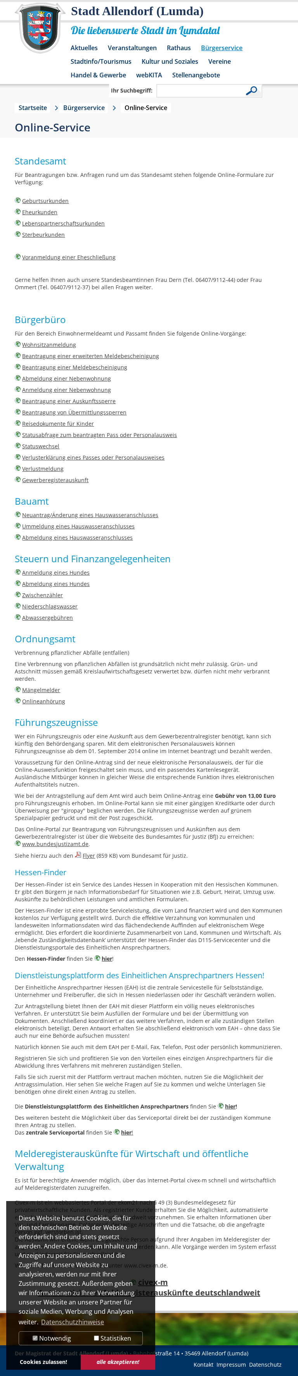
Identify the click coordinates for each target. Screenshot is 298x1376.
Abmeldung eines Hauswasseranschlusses (77, 537)
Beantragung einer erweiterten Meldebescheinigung (90, 356)
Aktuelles (84, 48)
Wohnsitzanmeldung (49, 344)
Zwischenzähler (42, 595)
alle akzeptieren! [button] (118, 1362)
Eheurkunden (39, 212)
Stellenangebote (196, 75)
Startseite (33, 107)
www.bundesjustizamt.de (55, 844)
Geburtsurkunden (45, 201)
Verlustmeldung (43, 468)
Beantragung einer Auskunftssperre (69, 401)
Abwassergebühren (47, 617)
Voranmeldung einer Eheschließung (69, 257)
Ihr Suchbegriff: (131, 90)
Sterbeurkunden (43, 234)
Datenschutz (265, 1364)
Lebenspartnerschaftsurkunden (63, 223)
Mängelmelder (41, 690)
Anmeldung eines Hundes (56, 572)
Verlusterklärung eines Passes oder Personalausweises (93, 457)
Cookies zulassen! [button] (43, 1362)
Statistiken (115, 1338)
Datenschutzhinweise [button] (72, 1322)
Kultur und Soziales (170, 61)
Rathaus (179, 48)
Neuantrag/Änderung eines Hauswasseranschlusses (90, 515)
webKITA (149, 75)
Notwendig (54, 1338)
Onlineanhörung (43, 701)
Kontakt (203, 1364)
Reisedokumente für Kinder (58, 423)
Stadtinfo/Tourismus (101, 61)
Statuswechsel (40, 446)
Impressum (231, 1364)
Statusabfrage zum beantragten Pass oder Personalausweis (99, 435)
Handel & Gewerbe (98, 75)
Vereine (219, 61)
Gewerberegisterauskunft (55, 480)
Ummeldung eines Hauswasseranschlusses (78, 526)
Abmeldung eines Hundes (56, 583)
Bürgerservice (222, 48)
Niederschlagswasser (50, 606)
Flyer (89, 855)
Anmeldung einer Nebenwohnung (66, 389)
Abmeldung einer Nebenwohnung (66, 378)
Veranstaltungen (132, 48)
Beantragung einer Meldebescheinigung (74, 367)
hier (107, 958)
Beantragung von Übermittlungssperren (74, 412)
